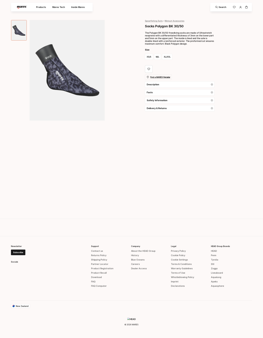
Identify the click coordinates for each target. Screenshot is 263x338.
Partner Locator (99, 264)
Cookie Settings (179, 259)
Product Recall (99, 272)
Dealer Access (139, 268)
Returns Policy (98, 255)
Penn (213, 255)
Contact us (97, 251)
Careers (135, 264)
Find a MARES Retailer (160, 77)
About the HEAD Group (143, 251)
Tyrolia (214, 259)
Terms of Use (178, 272)
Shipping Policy (99, 259)
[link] (234, 7)
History (135, 255)
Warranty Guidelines (182, 268)
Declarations (178, 286)
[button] (179, 84)
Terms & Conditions (181, 264)
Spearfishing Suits (154, 21)
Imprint (174, 281)
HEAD (214, 251)
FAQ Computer (99, 286)
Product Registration (102, 268)
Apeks (214, 281)
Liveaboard (217, 272)
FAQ (93, 281)
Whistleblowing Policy (182, 277)
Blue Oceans (138, 259)
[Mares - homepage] (22, 7)
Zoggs (214, 268)
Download (96, 277)
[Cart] (246, 7)
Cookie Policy (178, 255)
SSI (212, 264)
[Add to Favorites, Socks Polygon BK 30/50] (149, 69)
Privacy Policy (178, 251)
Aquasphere (217, 286)
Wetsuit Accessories (174, 21)
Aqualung (216, 277)
